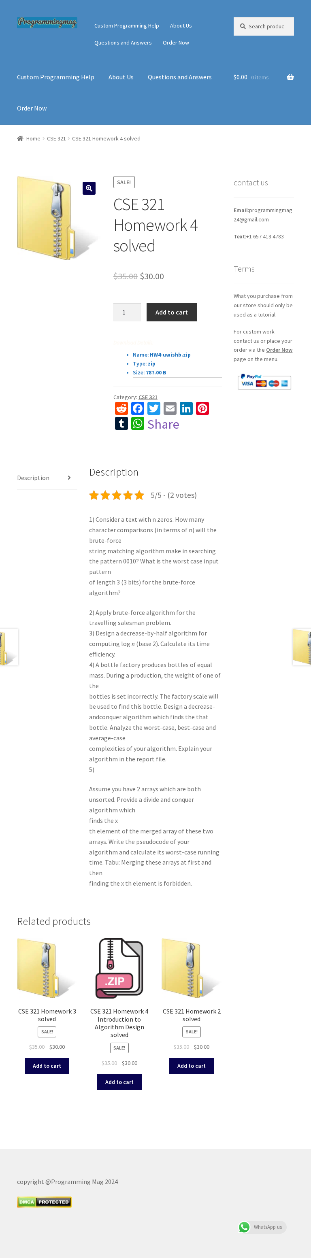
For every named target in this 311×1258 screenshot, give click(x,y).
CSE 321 (56, 138)
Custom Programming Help (126, 25)
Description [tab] (33, 478)
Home (33, 138)
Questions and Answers (123, 42)
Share (163, 424)
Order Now (176, 42)
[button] (89, 188)
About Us (181, 25)
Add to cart (172, 312)
